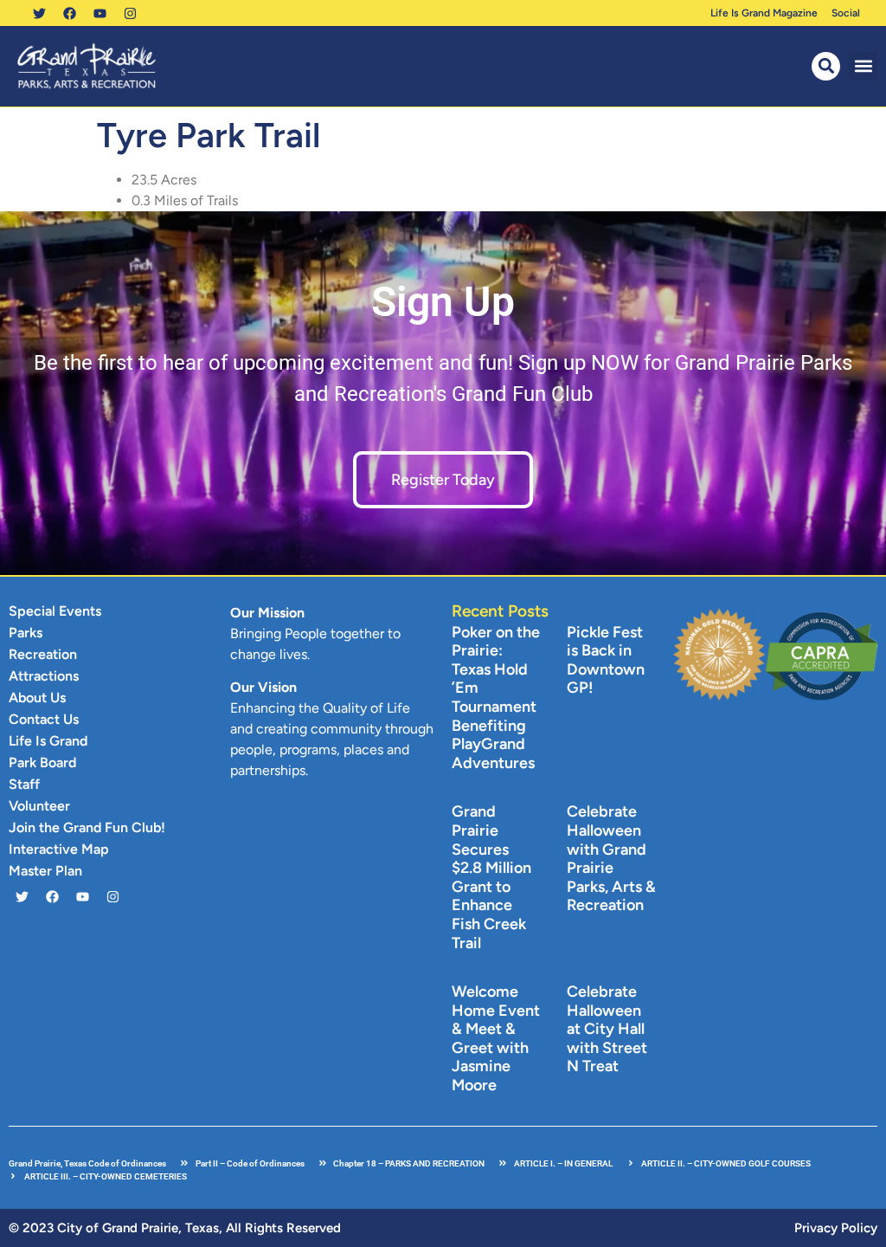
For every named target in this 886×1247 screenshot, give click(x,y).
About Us (37, 697)
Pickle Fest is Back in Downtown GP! (606, 660)
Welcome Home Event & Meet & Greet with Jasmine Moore (496, 1038)
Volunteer (39, 806)
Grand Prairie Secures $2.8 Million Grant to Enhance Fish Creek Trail (491, 877)
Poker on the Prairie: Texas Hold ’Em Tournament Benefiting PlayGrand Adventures (496, 697)
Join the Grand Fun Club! (87, 827)
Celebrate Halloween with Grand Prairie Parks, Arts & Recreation (611, 858)
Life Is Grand (48, 741)
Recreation (43, 654)
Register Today (443, 479)
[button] (863, 66)
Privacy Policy (835, 1228)
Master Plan (45, 871)
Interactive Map (59, 849)
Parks (25, 632)
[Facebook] (69, 13)
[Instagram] (130, 13)
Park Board (42, 762)
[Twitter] (39, 13)
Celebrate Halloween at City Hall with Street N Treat (607, 1029)
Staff (24, 784)
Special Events (55, 611)
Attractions (44, 676)
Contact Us (44, 719)
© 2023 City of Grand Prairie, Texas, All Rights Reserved (175, 1228)
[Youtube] (99, 13)
